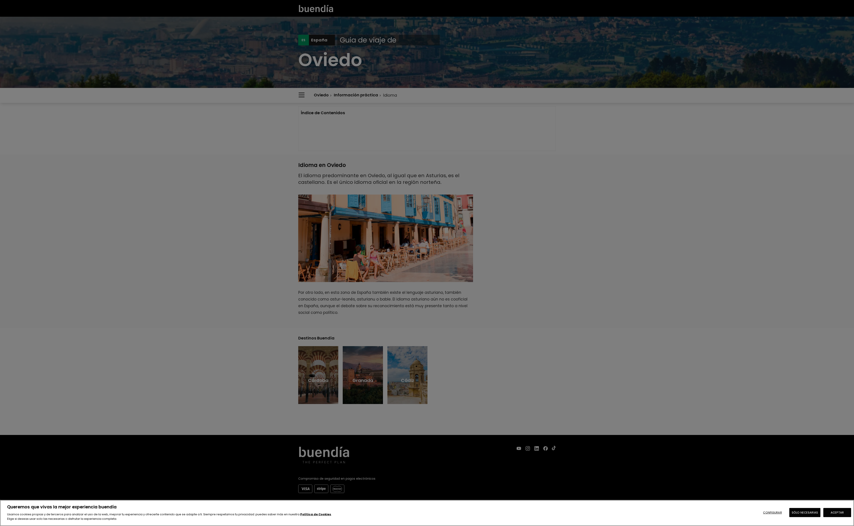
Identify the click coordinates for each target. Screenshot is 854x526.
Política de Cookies (315, 514)
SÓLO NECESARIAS (805, 512)
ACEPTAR (837, 512)
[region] (427, 513)
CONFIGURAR (772, 512)
